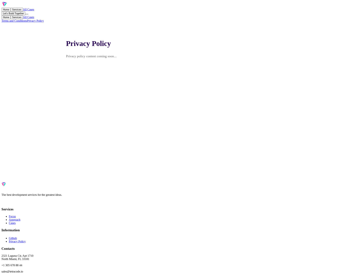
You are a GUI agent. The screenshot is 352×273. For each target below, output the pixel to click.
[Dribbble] (10, 202)
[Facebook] (3, 202)
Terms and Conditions (14, 20)
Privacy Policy (35, 20)
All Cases (28, 9)
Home (6, 9)
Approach (14, 219)
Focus (12, 216)
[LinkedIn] (14, 202)
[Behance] (7, 202)
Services (16, 9)
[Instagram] (18, 202)
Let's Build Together (13, 13)
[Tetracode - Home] (13, 6)
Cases (12, 223)
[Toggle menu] (26, 14)
